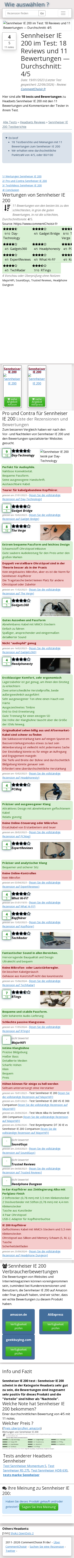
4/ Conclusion (10, 190)
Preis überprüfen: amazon (22, 1428)
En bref (13, 138)
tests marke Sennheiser (21, 1475)
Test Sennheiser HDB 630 (49, 1470)
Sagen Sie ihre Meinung (39, 1507)
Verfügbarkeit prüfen (18, 1326)
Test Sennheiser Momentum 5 (24, 1466)
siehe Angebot (12, 401)
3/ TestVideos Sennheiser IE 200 (22, 185)
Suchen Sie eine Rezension (47, 1546)
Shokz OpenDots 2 (22, 1533)
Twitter (10, 1551)
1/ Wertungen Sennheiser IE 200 (22, 176)
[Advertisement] (37, 323)
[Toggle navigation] (63, 13)
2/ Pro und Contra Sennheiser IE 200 (24, 181)
